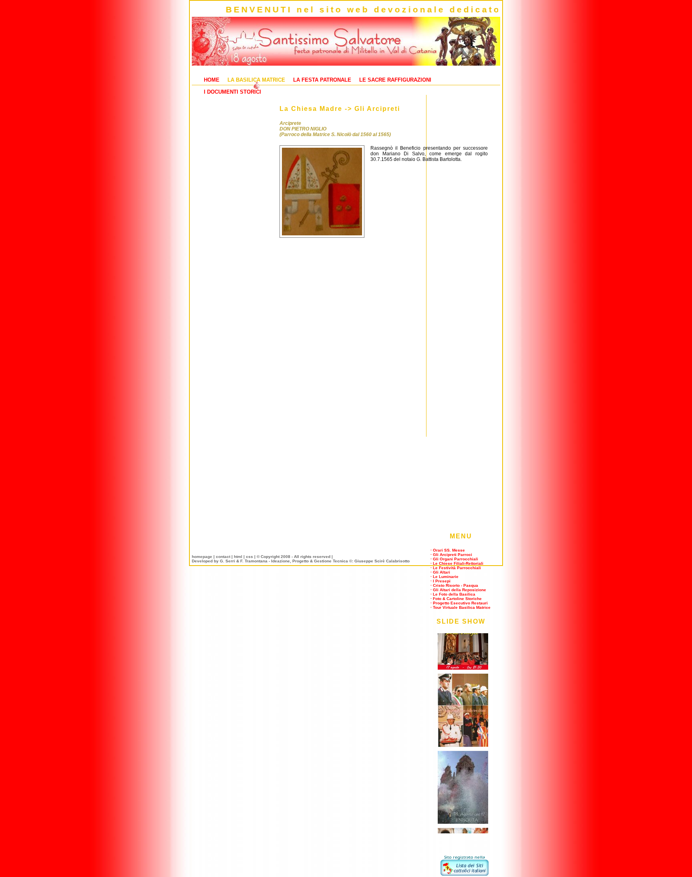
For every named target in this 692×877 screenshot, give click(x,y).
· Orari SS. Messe (447, 550)
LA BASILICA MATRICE (256, 80)
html (238, 556)
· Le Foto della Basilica (452, 594)
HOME (211, 80)
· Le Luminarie (444, 576)
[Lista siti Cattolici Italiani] (465, 874)
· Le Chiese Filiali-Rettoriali (456, 563)
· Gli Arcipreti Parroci (451, 554)
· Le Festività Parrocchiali (455, 568)
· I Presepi (440, 581)
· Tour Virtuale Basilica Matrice (460, 607)
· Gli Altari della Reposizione (458, 590)
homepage (202, 556)
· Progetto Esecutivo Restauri (459, 603)
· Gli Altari (440, 572)
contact (223, 556)
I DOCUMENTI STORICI (232, 92)
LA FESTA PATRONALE (322, 80)
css (249, 556)
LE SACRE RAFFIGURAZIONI (395, 80)
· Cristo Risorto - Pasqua (454, 585)
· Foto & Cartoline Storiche (456, 598)
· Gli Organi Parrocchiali (454, 559)
